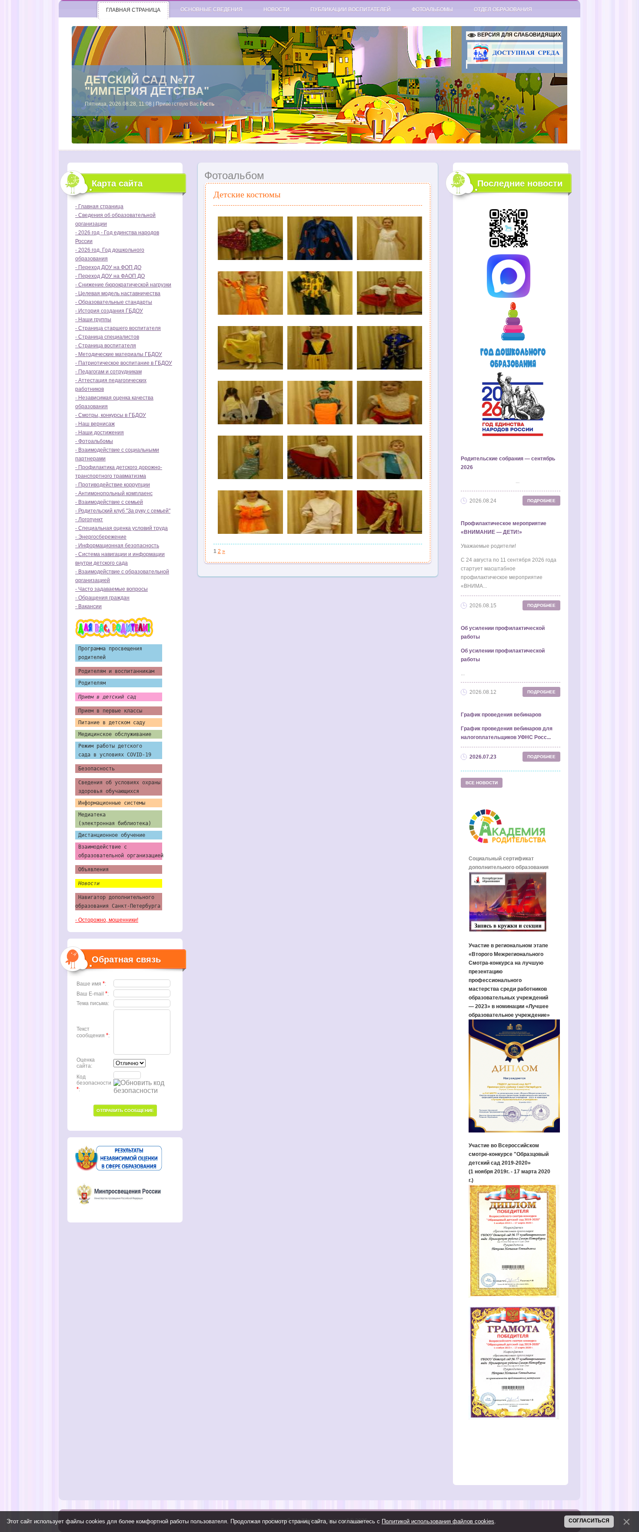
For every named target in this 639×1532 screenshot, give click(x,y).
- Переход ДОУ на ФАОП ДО (110, 276)
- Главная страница (99, 206)
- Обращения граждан (102, 598)
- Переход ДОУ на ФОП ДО (108, 267)
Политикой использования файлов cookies (438, 1521)
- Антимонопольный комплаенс (114, 493)
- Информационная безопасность (117, 546)
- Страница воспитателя (105, 346)
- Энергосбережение (100, 537)
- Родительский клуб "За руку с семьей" (122, 511)
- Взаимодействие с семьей (109, 502)
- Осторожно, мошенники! (106, 920)
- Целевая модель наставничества (117, 293)
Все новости (482, 782)
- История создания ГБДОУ (109, 311)
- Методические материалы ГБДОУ (118, 354)
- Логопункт (89, 519)
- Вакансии (88, 606)
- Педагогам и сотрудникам (108, 372)
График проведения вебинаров (501, 715)
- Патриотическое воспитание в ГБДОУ (123, 363)
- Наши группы (93, 319)
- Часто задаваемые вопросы (111, 589)
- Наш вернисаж (95, 424)
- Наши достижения (99, 433)
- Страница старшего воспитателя (118, 328)
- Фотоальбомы (94, 441)
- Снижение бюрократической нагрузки (123, 285)
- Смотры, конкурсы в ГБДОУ (110, 415)
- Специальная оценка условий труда (121, 528)
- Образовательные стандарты (113, 302)
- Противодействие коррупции (112, 485)
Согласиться (589, 1521)
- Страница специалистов (107, 337)
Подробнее (541, 500)
